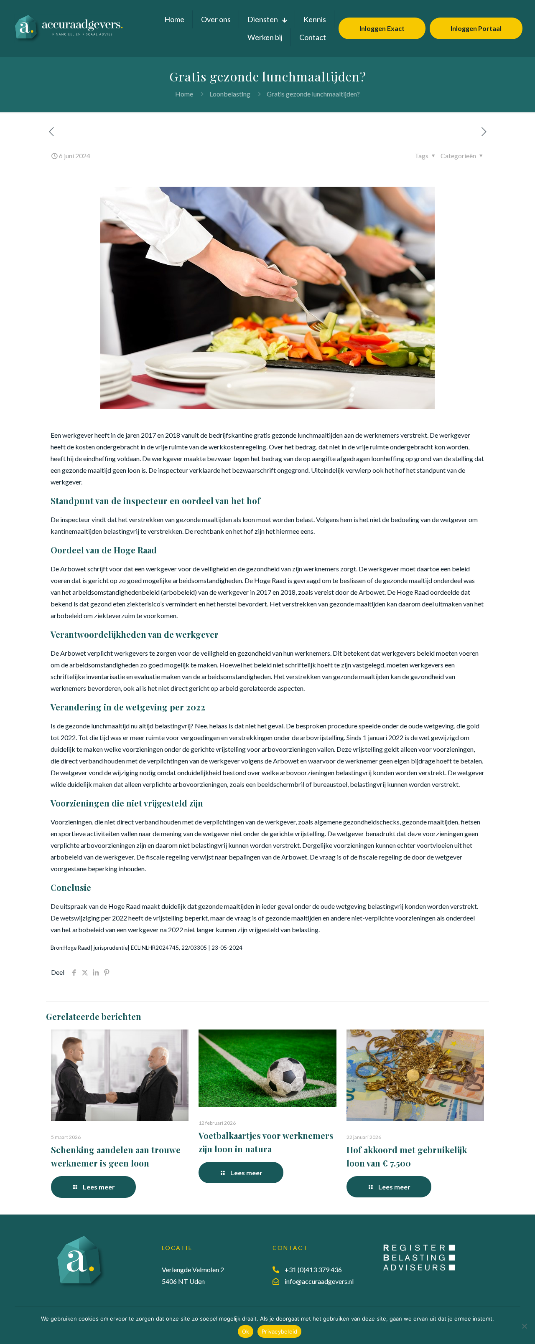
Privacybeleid (279, 1331)
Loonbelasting (229, 94)
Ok (246, 1331)
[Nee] (524, 1326)
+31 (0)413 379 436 (313, 1269)
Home (184, 94)
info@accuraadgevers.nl (319, 1281)
